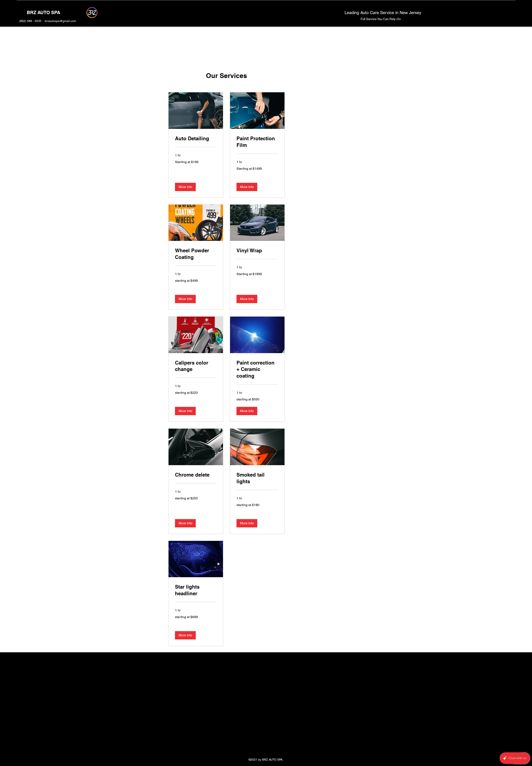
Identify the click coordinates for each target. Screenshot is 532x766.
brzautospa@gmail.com (60, 21)
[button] (185, 187)
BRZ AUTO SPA (43, 12)
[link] (196, 138)
